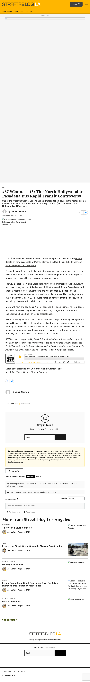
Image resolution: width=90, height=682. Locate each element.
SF (27, 11)
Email (28, 437)
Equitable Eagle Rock (20, 314)
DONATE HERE (7, 11)
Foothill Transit (30, 349)
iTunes (19, 372)
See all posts (8, 619)
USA (16, 11)
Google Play (29, 372)
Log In (74, 4)
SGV (3, 188)
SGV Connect (26, 404)
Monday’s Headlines (12, 564)
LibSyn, (12, 372)
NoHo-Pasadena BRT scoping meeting (53, 307)
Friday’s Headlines (11, 601)
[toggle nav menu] (86, 4)
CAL (22, 11)
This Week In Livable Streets (17, 527)
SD (31, 11)
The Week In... (6, 525)
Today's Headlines (8, 561)
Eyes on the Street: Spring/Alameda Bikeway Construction (32, 546)
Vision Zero (6, 580)
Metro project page (42, 314)
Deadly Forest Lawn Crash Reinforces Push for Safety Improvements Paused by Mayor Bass (30, 584)
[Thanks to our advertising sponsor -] (45, 99)
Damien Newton (18, 211)
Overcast (43, 372)
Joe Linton (11, 532)
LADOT (4, 543)
